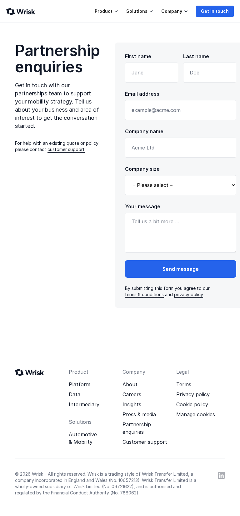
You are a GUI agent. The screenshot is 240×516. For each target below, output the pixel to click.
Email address (142, 94)
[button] (105, 11)
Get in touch (215, 11)
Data (74, 394)
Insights (131, 404)
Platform (79, 384)
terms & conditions (144, 294)
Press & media (139, 414)
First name (138, 56)
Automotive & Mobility (83, 438)
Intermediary (84, 404)
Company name (144, 131)
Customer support (144, 442)
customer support (66, 149)
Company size (142, 169)
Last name (196, 56)
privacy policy (188, 294)
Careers (131, 394)
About (130, 384)
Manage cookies (195, 414)
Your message (142, 206)
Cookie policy (192, 404)
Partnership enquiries (136, 428)
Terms (183, 384)
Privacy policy (193, 394)
